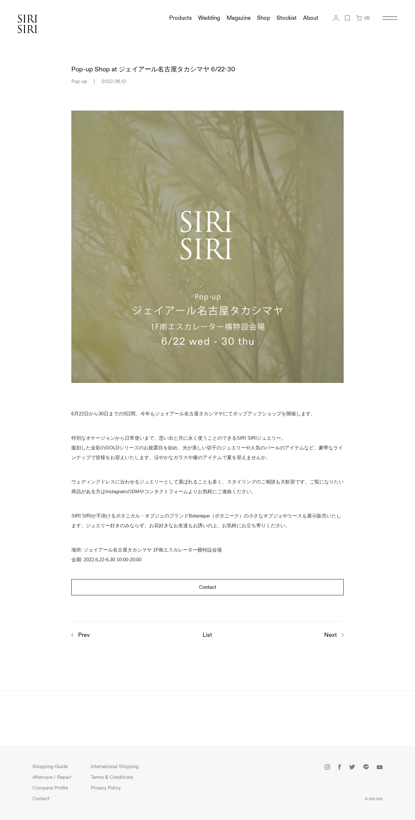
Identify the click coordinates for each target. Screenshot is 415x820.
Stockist (287, 18)
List (207, 635)
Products (180, 18)
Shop (263, 18)
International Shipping (115, 767)
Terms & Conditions (112, 777)
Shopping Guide (50, 767)
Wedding (209, 18)
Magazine (239, 18)
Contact (207, 587)
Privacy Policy (106, 788)
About (310, 18)
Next (330, 635)
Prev (84, 635)
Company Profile (50, 788)
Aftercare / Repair (51, 777)
